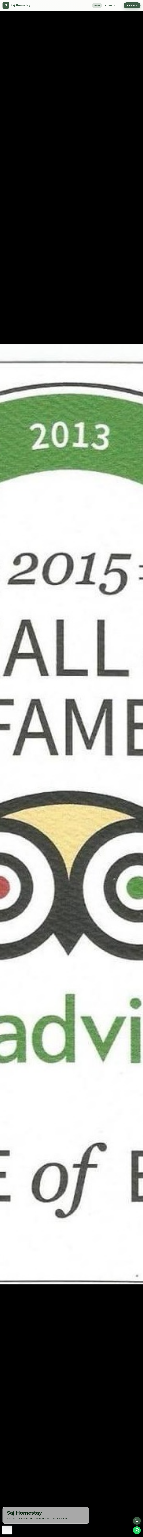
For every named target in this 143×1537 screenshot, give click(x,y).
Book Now (132, 5)
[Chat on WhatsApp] (137, 1530)
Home (97, 5)
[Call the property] (137, 1521)
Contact (110, 5)
